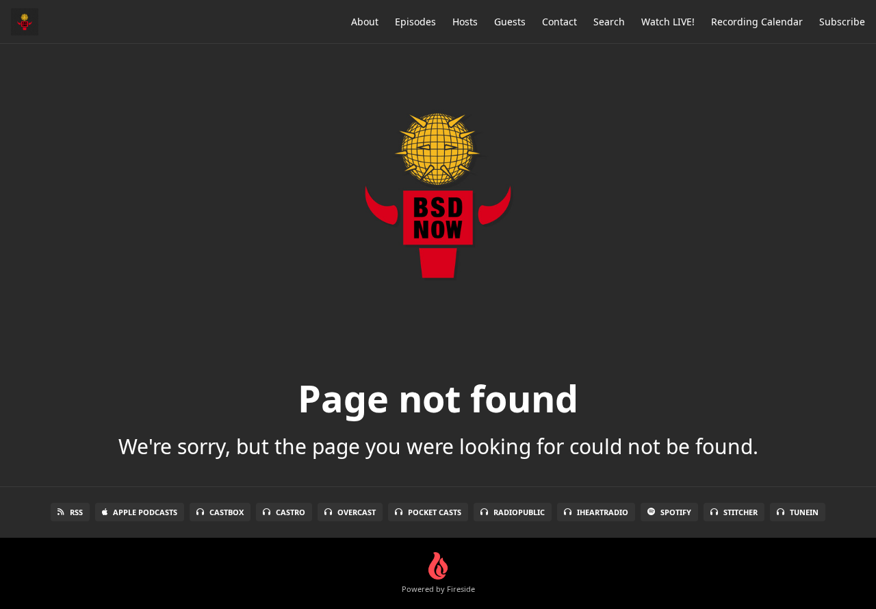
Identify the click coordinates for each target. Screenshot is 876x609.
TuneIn (804, 512)
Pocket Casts (434, 512)
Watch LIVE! (668, 21)
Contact (559, 21)
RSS (76, 512)
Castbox (226, 512)
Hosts (465, 21)
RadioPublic (519, 512)
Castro (290, 512)
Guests (510, 21)
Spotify (675, 512)
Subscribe (842, 21)
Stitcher (740, 512)
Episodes (415, 21)
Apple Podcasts (145, 512)
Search (609, 21)
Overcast (356, 512)
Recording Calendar (757, 21)
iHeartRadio (602, 512)
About (364, 21)
